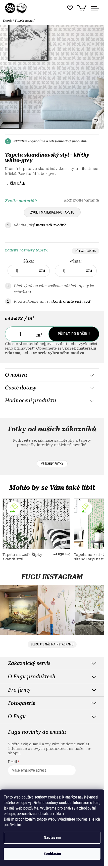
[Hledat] (58, 11)
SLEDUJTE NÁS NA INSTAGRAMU (52, 644)
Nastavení (52, 837)
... (16, 183)
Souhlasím (52, 853)
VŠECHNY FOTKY (52, 463)
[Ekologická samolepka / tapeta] (36, 523)
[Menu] (95, 9)
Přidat (74, 333)
